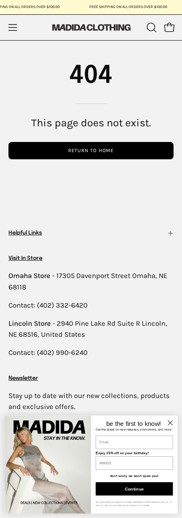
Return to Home (91, 150)
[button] (151, 27)
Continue (134, 488)
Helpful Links (25, 233)
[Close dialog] (170, 422)
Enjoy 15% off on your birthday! (122, 453)
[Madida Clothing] (91, 27)
